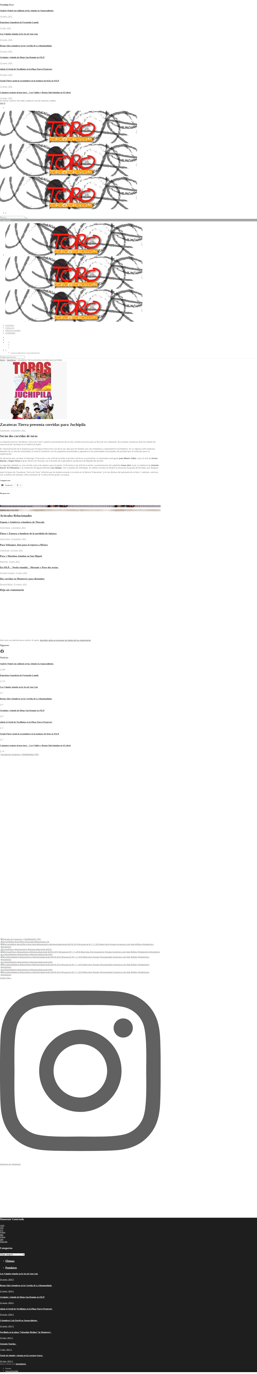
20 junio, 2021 (6, 1361)
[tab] (83, 1260)
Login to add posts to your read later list (25, 353)
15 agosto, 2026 (6, 87)
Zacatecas (11, 360)
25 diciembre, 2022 (18, 539)
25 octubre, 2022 (20, 584)
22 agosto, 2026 (6, 51)
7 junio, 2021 (5, 1350)
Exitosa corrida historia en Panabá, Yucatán (16, 506)
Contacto (9, 328)
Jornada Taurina (13, 331)
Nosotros (9, 326)
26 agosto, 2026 (6, 40)
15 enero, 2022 (21, 573)
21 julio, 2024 (5, 28)
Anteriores (10, 333)
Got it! (2, 103)
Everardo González (7, 573)
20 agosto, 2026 (6, 75)
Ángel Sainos (5, 528)
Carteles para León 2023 (9, 510)
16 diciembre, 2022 (18, 431)
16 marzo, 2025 (6, 16)
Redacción (4, 562)
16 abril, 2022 (14, 562)
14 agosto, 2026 (6, 98)
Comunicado (5, 431)
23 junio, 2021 (6, 1338)
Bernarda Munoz (6, 584)
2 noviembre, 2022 (18, 528)
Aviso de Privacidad (11, 1371)
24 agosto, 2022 (17, 550)
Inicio (2, 360)
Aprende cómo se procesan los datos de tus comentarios (65, 640)
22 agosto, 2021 (6, 1326)
